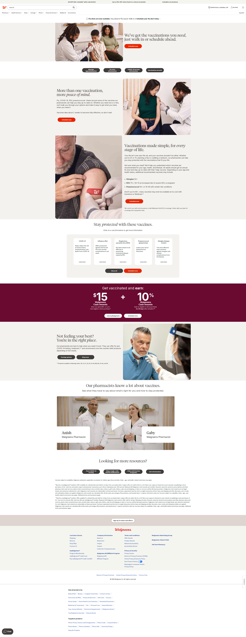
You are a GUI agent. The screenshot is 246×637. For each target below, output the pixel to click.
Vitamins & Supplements (92, 609)
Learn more (82, 262)
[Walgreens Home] (4, 7)
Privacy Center (129, 553)
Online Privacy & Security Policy (134, 559)
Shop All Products (74, 630)
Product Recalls (129, 541)
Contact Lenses (105, 594)
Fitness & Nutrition (89, 598)
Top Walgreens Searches (76, 613)
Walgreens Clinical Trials (160, 540)
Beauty (80, 594)
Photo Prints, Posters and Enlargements (81, 623)
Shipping (73, 538)
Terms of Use (143, 575)
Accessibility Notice (130, 546)
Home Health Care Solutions (88, 601)
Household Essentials (107, 601)
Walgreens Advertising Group (162, 535)
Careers (99, 546)
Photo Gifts (95, 626)
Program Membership (77, 553)
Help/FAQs (73, 543)
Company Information (105, 535)
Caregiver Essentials (91, 594)
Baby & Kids (72, 594)
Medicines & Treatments (76, 605)
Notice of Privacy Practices (105, 575)
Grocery (108, 598)
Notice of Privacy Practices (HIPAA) (136, 556)
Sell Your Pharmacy (158, 544)
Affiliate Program (102, 559)
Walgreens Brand (108, 609)
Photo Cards (101, 623)
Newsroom (100, 541)
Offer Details (128, 538)
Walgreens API (102, 556)
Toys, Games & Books (75, 609)
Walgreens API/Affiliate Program (108, 553)
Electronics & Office (74, 598)
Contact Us (73, 546)
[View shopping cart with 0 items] (243, 7)
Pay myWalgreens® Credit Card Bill (81, 559)
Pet (87, 605)
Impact (99, 543)
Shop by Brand (91, 613)
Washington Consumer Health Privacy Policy (134, 565)
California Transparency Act (106, 549)
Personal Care (95, 605)
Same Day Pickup (107, 626)
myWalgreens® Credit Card (78, 556)
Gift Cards (101, 598)
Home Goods (72, 601)
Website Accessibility (131, 543)
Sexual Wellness (107, 605)
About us (100, 538)
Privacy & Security (130, 551)
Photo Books (72, 626)
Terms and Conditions (132, 535)
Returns (72, 541)
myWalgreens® (75, 551)
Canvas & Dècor (112, 623)
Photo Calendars (84, 626)
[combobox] (40, 7)
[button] (234, 7)
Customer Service (76, 535)
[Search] (75, 7)
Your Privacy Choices (131, 561)
